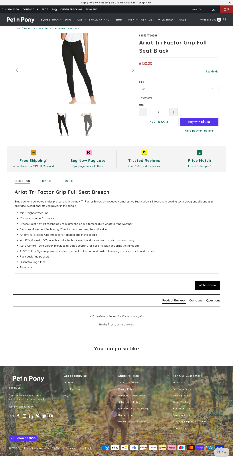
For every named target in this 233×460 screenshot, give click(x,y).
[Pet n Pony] (20, 19)
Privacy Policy (126, 389)
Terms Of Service (128, 382)
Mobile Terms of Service (132, 421)
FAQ (54, 9)
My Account (179, 382)
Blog (45, 9)
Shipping (46, 180)
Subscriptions (180, 395)
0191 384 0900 (10, 9)
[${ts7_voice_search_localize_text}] (219, 20)
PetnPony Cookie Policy (132, 395)
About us (69, 382)
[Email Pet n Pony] (12, 416)
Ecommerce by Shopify (79, 448)
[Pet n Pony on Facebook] (18, 416)
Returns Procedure (183, 408)
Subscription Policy (129, 402)
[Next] (133, 70)
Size (141, 81)
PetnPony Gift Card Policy (133, 408)
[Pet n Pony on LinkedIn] (31, 416)
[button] (52, 19)
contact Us (30, 9)
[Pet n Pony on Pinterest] (38, 416)
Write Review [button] (207, 285)
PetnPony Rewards (183, 389)
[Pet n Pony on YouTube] (51, 416)
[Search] (224, 20)
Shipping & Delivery (184, 415)
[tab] (174, 301)
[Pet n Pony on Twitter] (44, 416)
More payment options (199, 130)
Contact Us (179, 428)
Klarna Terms (125, 415)
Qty (141, 104)
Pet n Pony (24, 448)
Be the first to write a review (116, 324)
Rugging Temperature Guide (189, 421)
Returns (67, 180)
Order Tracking (71, 9)
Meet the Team (72, 389)
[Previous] (17, 70)
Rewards (92, 9)
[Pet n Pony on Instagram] (24, 416)
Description (22, 180)
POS (58, 448)
